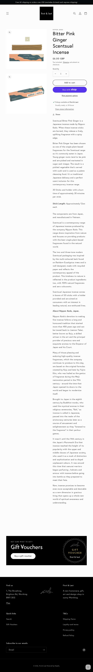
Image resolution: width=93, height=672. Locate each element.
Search (9, 619)
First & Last (43, 666)
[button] (7, 13)
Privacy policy (68, 630)
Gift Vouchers (11, 624)
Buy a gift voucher (23, 556)
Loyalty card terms (70, 624)
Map (8, 603)
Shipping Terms (69, 619)
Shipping (66, 62)
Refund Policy (68, 635)
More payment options (70, 95)
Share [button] (58, 114)
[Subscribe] (43, 650)
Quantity (56, 69)
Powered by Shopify (53, 666)
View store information (64, 109)
